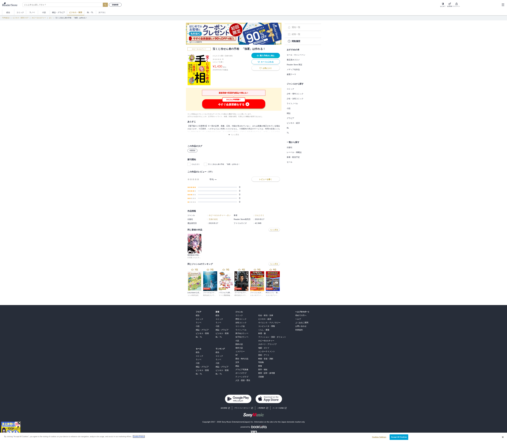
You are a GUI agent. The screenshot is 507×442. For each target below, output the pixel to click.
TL (288, 133)
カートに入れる (267, 62)
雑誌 (288, 113)
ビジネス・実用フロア (21, 18)
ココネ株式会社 (193, 295)
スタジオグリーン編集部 (259, 295)
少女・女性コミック (295, 99)
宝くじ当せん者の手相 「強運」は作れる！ (224, 164)
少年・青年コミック (295, 94)
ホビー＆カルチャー (39, 18)
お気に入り (267, 68)
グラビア (290, 118)
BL (288, 128)
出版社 (289, 147)
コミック (290, 89)
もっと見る (235, 135)
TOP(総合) (6, 18)
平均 (211, 179)
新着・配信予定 (293, 157)
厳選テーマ (291, 74)
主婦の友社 (229, 56)
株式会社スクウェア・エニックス (215, 295)
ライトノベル (292, 103)
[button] (279, 408)
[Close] (503, 437)
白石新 (189, 258)
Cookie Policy (138, 437)
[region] (253, 437)
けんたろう (196, 164)
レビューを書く (218, 62)
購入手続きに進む (267, 55)
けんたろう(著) (218, 56)
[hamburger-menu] (503, 5)
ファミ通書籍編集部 (226, 295)
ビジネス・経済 (293, 123)
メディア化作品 (293, 69)
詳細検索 (115, 5)
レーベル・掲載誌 (294, 152)
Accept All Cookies (399, 437)
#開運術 (192, 150)
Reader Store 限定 (294, 65)
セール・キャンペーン (296, 55)
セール (289, 162)
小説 (288, 108)
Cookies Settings (379, 437)
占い (50, 18)
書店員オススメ (293, 60)
